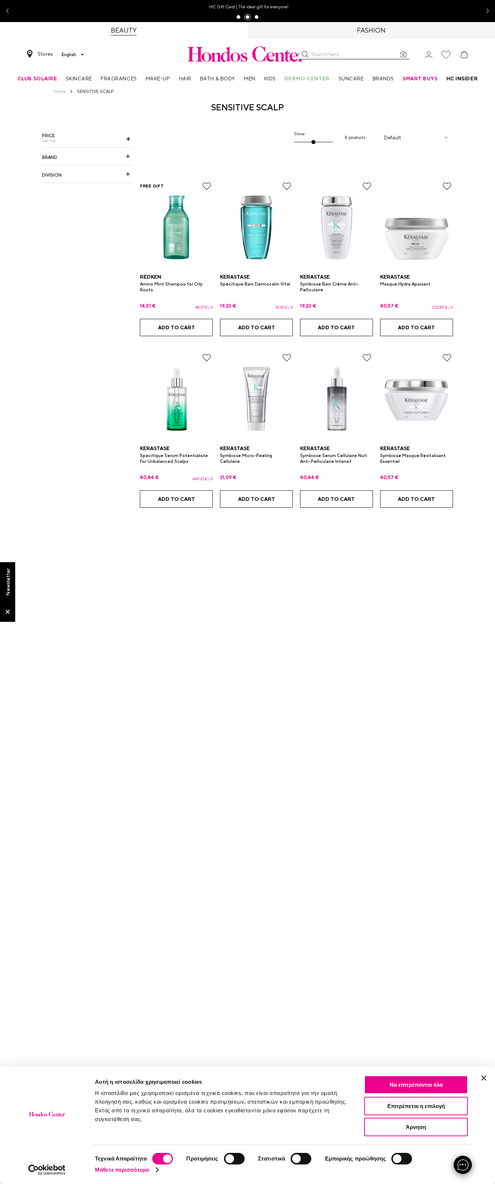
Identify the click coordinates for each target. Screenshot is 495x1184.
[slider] (313, 142)
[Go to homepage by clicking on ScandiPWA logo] (247, 54)
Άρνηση (416, 1127)
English (69, 54)
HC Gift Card (221, 6)
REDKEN (150, 277)
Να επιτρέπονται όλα (416, 1085)
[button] (305, 54)
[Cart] (464, 54)
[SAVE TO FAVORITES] (207, 186)
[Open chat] (463, 1165)
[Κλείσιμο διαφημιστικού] (483, 1078)
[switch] (234, 1158)
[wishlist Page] (446, 54)
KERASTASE (235, 277)
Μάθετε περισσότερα (122, 1170)
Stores (45, 54)
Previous (10, 11)
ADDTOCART (176, 327)
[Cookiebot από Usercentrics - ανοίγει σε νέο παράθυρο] (47, 1169)
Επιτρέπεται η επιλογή (416, 1106)
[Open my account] (429, 54)
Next (485, 11)
